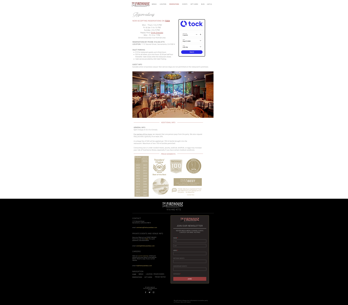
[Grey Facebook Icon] (145, 292)
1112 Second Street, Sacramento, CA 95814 (158, 44)
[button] (209, 4)
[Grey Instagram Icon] (153, 292)
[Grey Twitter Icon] (149, 292)
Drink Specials (157, 32)
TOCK (167, 21)
